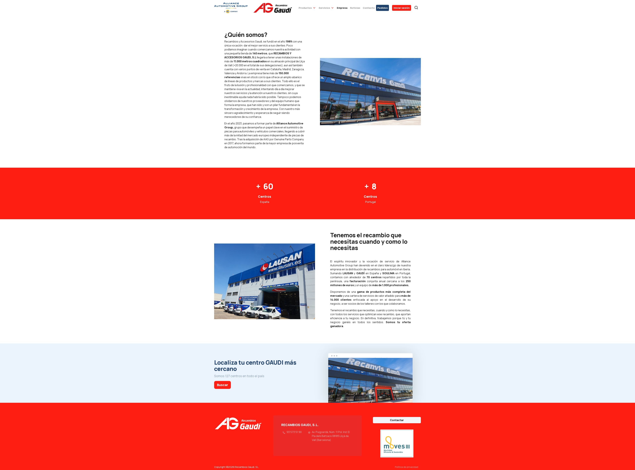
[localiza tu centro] (370, 378)
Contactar (397, 420)
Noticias (355, 7)
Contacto (369, 7)
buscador (416, 7)
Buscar (222, 385)
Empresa (342, 7)
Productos (305, 7)
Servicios (324, 7)
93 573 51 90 (294, 432)
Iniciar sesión (402, 7)
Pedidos (382, 7)
